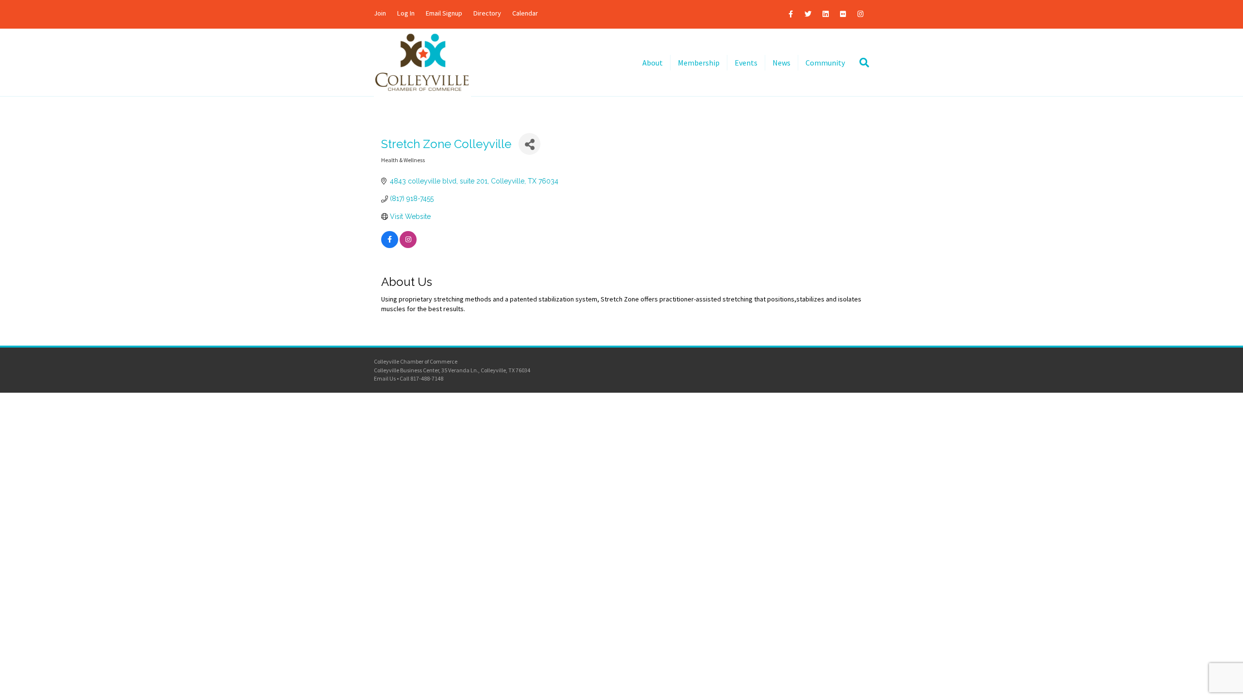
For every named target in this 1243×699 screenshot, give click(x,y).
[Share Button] (529, 144)
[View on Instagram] (408, 246)
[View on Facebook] (389, 246)
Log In (406, 13)
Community (825, 62)
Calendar (525, 13)
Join (380, 13)
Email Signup (444, 13)
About (652, 62)
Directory (487, 13)
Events (746, 62)
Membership (699, 62)
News (781, 62)
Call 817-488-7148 (421, 378)
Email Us (385, 378)
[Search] (860, 62)
